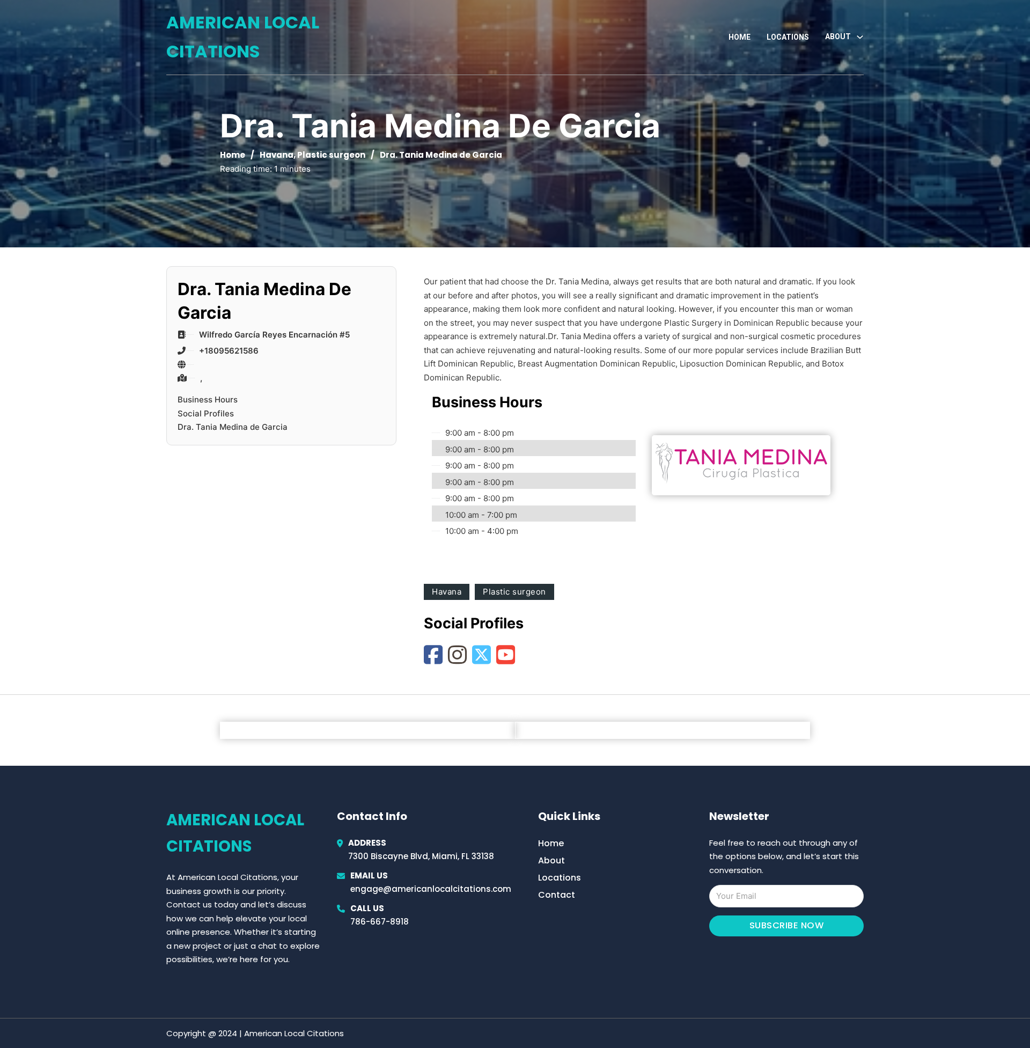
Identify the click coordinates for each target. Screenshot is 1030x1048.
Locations (788, 37)
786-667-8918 (379, 921)
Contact (556, 895)
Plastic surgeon (331, 154)
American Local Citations (242, 36)
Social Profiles (206, 413)
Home (740, 37)
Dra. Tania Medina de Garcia (233, 427)
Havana (276, 154)
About (551, 860)
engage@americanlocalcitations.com (430, 889)
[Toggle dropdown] (860, 37)
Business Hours (208, 399)
